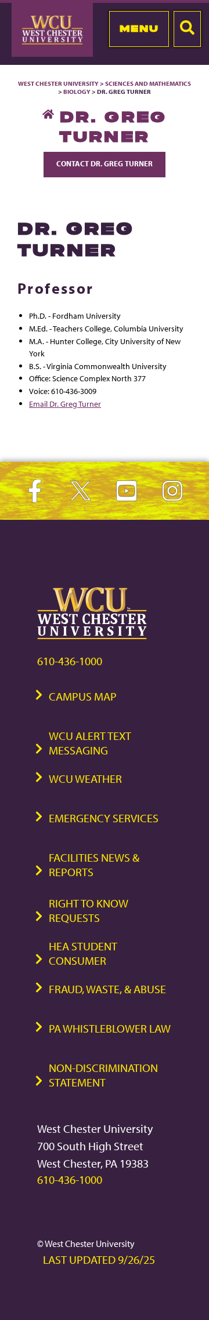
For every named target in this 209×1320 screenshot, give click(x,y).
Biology (77, 91)
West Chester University (58, 83)
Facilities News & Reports (94, 864)
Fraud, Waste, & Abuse (107, 989)
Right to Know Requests (88, 910)
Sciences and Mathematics (148, 83)
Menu (139, 28)
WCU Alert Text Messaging (90, 742)
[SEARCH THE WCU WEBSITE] (187, 29)
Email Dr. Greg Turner (65, 403)
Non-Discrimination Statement (103, 1074)
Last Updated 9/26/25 (99, 1259)
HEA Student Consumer (83, 953)
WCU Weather (85, 778)
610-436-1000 (69, 661)
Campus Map (83, 696)
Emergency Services (103, 818)
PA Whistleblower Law (110, 1028)
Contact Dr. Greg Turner (104, 163)
